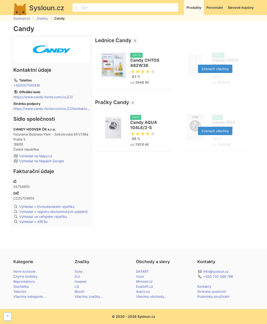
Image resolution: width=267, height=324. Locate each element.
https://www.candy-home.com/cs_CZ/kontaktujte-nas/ (56, 109)
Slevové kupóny (241, 7)
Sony (79, 271)
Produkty (193, 7)
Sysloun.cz (21, 18)
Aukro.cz (143, 291)
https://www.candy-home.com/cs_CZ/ (43, 97)
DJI (77, 276)
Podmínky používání (213, 296)
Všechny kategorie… (29, 296)
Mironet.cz (144, 281)
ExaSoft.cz (144, 286)
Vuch (140, 276)
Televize (19, 291)
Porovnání (214, 7)
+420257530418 (26, 85)
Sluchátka (21, 286)
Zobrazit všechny (215, 69)
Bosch (79, 291)
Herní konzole (24, 271)
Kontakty (204, 286)
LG (77, 286)
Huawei (80, 281)
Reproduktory (24, 281)
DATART (142, 271)
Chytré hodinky (25, 276)
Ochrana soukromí (211, 291)
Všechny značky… (89, 296)
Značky (42, 18)
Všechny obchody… (151, 296)
